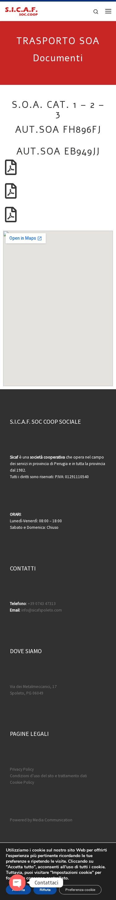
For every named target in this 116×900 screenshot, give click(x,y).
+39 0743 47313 (42, 603)
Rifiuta (45, 889)
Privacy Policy (22, 769)
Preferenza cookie (80, 889)
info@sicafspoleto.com (41, 610)
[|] (21, 10)
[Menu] (108, 11)
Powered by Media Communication (41, 820)
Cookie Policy (22, 782)
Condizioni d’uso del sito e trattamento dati (48, 775)
